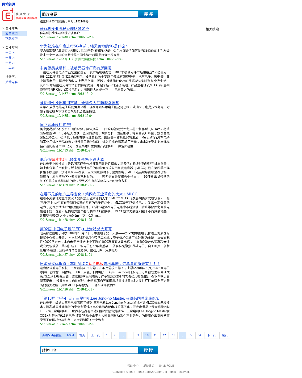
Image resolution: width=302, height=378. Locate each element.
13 (173, 335)
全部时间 (11, 47)
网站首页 (8, 4)
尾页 (225, 335)
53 (190, 335)
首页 (82, 335)
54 (199, 335)
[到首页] (20, 15)
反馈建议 (149, 365)
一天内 (10, 52)
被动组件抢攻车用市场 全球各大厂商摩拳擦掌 (79, 103)
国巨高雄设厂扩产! (55, 125)
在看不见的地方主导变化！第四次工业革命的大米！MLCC (89, 194)
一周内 (10, 57)
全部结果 (11, 28)
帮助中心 (133, 365)
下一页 (211, 335)
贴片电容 (11, 82)
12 (164, 335)
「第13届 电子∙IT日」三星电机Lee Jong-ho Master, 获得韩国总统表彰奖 (100, 298)
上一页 (95, 335)
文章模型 (11, 33)
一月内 (10, 63)
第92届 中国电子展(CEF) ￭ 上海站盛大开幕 (76, 229)
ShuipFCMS (167, 365)
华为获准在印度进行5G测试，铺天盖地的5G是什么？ (84, 46)
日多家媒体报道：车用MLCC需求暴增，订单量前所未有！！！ (100, 264)
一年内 (10, 68)
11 (155, 335)
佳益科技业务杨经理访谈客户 (64, 29)
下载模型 (11, 38)
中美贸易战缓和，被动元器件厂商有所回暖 (76, 68)
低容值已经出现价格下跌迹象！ (74, 159)
